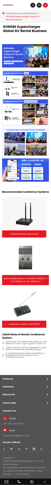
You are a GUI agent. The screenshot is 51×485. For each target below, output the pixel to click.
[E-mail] (6, 482)
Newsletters (31, 13)
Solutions (8, 387)
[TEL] (19, 482)
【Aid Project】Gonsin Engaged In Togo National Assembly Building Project (25, 348)
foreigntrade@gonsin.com (16, 435)
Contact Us (9, 411)
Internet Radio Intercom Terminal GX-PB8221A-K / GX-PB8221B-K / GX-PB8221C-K (25, 280)
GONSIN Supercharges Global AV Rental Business (23, 18)
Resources (18, 13)
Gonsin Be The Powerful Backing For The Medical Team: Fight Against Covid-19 (26, 343)
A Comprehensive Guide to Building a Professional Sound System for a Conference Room (25, 355)
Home (9, 13)
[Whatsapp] (32, 482)
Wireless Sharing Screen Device (24, 233)
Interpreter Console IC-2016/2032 (24, 324)
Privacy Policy (22, 474)
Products (8, 379)
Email (12, 430)
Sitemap (7, 474)
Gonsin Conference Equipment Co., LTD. (22, 461)
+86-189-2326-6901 (13, 423)
